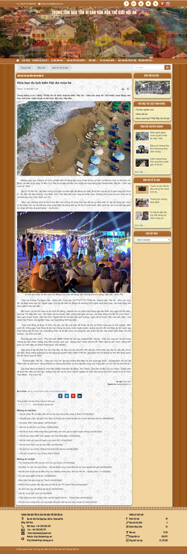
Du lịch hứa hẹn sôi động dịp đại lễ (35, 488)
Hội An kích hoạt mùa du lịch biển (35, 444)
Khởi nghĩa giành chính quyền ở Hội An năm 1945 (158, 135)
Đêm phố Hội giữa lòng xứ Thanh (34, 480)
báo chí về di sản (151, 180)
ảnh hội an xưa (151, 75)
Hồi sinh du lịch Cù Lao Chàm (33, 453)
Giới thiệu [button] (26, 61)
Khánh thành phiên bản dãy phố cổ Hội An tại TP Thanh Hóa (47, 484)
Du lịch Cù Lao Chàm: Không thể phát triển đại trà (43, 448)
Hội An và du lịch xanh (29, 493)
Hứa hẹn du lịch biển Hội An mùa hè (30, 76)
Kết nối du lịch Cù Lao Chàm (33, 427)
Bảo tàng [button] (92, 61)
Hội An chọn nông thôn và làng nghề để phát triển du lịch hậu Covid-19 (51, 502)
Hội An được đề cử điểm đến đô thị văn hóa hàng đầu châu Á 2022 (50, 414)
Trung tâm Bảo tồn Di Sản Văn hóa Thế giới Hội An (57, 549)
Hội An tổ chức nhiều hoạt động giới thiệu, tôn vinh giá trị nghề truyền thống (54, 431)
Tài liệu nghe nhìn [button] (107, 61)
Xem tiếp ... (140, 171)
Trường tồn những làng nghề (158, 200)
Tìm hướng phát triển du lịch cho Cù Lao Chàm (40, 462)
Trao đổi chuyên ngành (151, 126)
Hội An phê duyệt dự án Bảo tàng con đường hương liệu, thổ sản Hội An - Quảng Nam (58, 471)
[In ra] (123, 88)
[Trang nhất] (18, 60)
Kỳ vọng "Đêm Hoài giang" (32, 422)
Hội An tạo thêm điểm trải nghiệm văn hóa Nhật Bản (44, 435)
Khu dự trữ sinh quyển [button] (76, 61)
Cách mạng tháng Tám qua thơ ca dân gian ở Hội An (159, 161)
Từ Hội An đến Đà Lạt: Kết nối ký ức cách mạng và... (158, 215)
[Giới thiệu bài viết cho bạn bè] (119, 88)
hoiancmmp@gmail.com (52, 3)
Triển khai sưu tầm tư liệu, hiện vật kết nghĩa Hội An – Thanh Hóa (49, 497)
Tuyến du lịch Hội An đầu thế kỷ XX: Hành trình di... (159, 188)
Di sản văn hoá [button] (57, 61)
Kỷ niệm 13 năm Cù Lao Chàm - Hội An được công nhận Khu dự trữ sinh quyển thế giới (59, 467)
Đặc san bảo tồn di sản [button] (127, 61)
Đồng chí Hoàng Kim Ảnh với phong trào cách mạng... (159, 148)
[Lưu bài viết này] (128, 88)
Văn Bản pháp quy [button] (145, 61)
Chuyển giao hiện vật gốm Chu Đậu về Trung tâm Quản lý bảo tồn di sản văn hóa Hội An (61, 418)
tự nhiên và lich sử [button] (40, 61)
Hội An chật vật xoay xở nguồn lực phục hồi (40, 440)
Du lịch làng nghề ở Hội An (31, 475)
